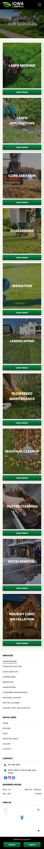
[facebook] (5, 778)
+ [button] (5, 809)
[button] (39, 4)
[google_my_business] (13, 778)
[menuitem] (22, 661)
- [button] (5, 812)
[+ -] (22, 820)
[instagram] (9, 778)
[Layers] (38, 809)
